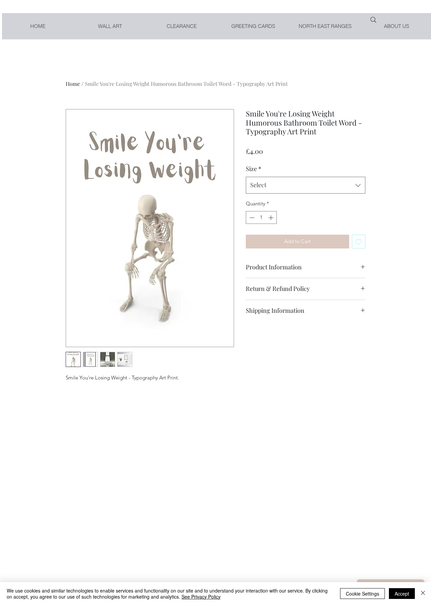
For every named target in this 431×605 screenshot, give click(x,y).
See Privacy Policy (201, 596)
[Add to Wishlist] (359, 241)
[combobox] (305, 185)
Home (73, 83)
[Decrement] (251, 217)
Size (253, 169)
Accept (402, 593)
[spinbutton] (261, 217)
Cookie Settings (362, 593)
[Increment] (271, 217)
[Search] (373, 20)
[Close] (423, 593)
